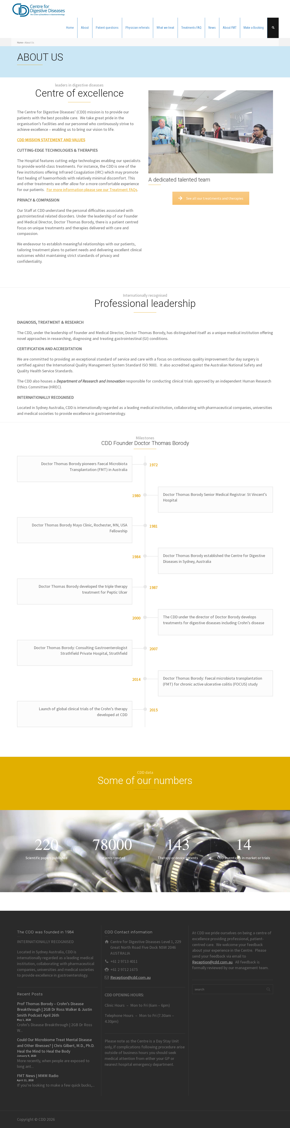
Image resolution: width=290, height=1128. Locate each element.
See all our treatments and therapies (214, 198)
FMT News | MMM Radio (37, 1075)
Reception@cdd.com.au (130, 977)
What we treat (165, 27)
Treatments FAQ (191, 27)
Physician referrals (138, 27)
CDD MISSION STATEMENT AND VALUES (51, 139)
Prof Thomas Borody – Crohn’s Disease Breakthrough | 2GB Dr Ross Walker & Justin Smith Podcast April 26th (54, 1009)
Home (70, 27)
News (212, 27)
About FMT (230, 27)
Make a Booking (254, 27)
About (85, 27)
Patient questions (107, 27)
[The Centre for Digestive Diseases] (38, 8)
